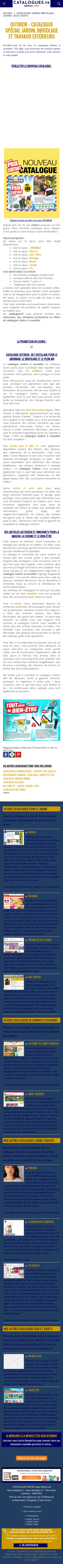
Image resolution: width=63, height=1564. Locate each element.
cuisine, (19, 603)
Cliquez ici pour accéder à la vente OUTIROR (31, 220)
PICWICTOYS (35, 1356)
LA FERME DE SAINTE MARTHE (43, 1043)
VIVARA (32, 832)
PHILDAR (32, 1168)
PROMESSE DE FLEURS (40, 940)
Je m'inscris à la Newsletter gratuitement (31, 1436)
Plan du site (15, 1497)
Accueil (7, 13)
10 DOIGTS (34, 1265)
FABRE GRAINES (36, 1094)
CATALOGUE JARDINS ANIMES (16, 778)
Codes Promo (44, 1500)
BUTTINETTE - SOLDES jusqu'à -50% (21, 786)
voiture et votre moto (28, 488)
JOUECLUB (33, 1390)
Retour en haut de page (32, 1458)
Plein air (34, 251)
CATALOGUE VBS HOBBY (14, 789)
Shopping (31, 1500)
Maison (32, 261)
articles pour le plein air (24, 446)
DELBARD (33, 896)
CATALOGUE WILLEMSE (13, 782)
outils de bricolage (35, 410)
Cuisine (33, 265)
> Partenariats (31, 1516)
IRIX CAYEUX (34, 977)
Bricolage (34, 258)
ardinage (32, 367)
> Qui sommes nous (31, 1511)
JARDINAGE (35, 247)
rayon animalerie (29, 593)
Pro (31, 268)
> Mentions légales (31, 1507)
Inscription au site (31, 1497)
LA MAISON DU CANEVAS (41, 1222)
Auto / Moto (35, 254)
